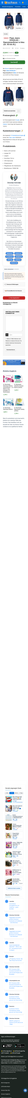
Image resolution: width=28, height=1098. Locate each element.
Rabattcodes (4, 1063)
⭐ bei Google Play (19, 1051)
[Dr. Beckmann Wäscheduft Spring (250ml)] (19, 399)
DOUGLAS (12, 70)
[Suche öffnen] (19, 2)
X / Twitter (8, 256)
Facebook (17, 253)
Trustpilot (5, 1053)
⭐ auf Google (15, 1053)
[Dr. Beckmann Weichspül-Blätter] (8, 399)
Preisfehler (18, 6)
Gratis (24, 6)
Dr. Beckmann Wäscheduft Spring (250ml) (19, 409)
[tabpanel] (14, 840)
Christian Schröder (14, 183)
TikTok (9, 259)
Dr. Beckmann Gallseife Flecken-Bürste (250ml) (19, 386)
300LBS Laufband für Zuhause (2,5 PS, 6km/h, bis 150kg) (16, 1022)
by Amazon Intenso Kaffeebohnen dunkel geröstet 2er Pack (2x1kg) (15, 998)
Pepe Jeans (12, 137)
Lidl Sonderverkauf (5, 1086)
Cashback (15, 1063)
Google (17, 120)
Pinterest (13, 262)
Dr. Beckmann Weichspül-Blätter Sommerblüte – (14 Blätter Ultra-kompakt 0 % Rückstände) (8, 388)
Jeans (7, 70)
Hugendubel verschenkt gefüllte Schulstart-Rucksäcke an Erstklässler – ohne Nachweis (15, 920)
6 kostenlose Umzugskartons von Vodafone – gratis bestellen (14, 906)
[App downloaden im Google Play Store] (19, 1045)
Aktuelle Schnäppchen (7, 6)
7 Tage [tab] (20, 792)
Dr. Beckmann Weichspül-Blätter (8, 408)
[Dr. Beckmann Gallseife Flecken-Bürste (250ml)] (19, 376)
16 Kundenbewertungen (17, 135)
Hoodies (6, 34)
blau (15, 73)
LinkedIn (17, 259)
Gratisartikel (18, 1061)
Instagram (18, 256)
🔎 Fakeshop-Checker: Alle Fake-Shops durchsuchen (16, 959)
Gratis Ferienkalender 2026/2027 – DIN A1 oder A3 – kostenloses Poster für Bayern (15, 947)
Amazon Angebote (5, 1094)
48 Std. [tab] (16, 792)
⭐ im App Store (6, 1051)
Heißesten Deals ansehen (14, 888)
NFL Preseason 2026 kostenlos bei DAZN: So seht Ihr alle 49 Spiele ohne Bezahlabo (15, 972)
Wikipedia (9, 253)
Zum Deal (13, 62)
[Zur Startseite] (11, 2)
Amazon (17, 55)
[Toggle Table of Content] (17, 111)
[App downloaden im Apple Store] (7, 1046)
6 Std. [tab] (7, 792)
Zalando (5, 124)
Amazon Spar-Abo (5, 1090)
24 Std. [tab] (11, 792)
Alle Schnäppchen (5, 1082)
